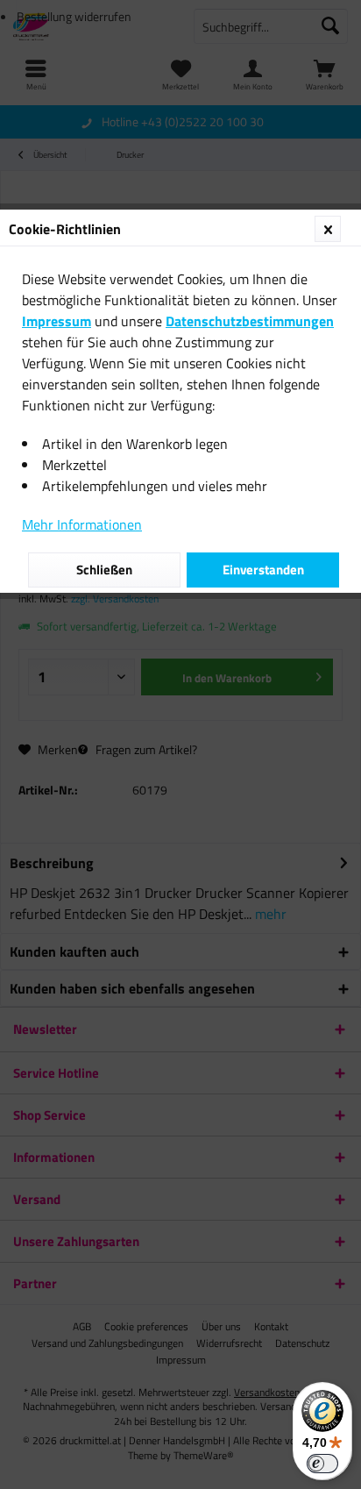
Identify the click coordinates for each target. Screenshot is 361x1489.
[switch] (322, 1463)
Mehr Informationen (82, 524)
